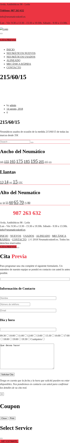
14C (10, 183)
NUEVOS (15, 236)
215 (46, 162)
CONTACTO (14, 67)
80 (28, 202)
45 (1, 203)
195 (34, 161)
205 (41, 161)
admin (13, 105)
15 (15, 181)
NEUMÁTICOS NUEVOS (21, 53)
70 (21, 202)
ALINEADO (13, 60)
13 (2, 182)
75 (25, 203)
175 (19, 161)
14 (6, 181)
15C (20, 182)
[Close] (18, 247)
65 (16, 202)
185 (27, 161)
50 (4, 203)
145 (1, 162)
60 (11, 202)
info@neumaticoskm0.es (12, 229)
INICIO (11, 49)
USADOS (28, 236)
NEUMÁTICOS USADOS (21, 56)
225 (50, 162)
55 (7, 202)
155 (6, 161)
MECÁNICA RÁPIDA (19, 64)
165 (12, 161)
